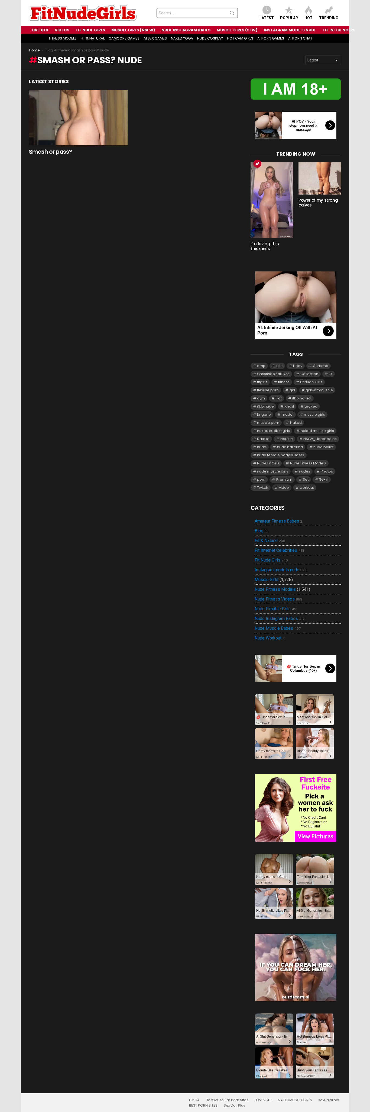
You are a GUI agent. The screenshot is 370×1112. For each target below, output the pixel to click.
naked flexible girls (273, 430)
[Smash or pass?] (78, 117)
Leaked (310, 406)
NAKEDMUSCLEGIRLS (295, 1100)
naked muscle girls (317, 430)
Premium (284, 479)
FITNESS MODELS (63, 38)
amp (261, 365)
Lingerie (264, 414)
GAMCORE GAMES (124, 38)
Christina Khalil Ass (273, 373)
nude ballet (323, 447)
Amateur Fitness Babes (278, 521)
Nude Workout (270, 638)
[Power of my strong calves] (319, 178)
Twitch (262, 487)
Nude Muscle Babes (278, 628)
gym (261, 398)
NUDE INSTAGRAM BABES (185, 30)
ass (279, 365)
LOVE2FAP (263, 1100)
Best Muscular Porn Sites (227, 1100)
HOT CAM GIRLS (240, 38)
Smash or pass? (50, 152)
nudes (304, 471)
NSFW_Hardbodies (320, 438)
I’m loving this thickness (265, 246)
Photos (327, 471)
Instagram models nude (281, 570)
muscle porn (268, 422)
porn (261, 479)
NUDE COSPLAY (210, 38)
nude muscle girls (272, 471)
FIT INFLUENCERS (339, 30)
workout (307, 487)
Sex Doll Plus (234, 1105)
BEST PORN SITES (203, 1105)
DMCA (194, 1100)
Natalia (263, 438)
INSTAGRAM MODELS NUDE (290, 30)
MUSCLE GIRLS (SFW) (237, 30)
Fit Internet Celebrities (279, 550)
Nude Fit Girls (268, 463)
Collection (309, 373)
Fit (330, 373)
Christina (320, 365)
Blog (261, 531)
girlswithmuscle (319, 390)
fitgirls (262, 382)
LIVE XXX (40, 30)
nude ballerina (290, 447)
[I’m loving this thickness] (272, 200)
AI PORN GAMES (270, 38)
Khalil (289, 406)
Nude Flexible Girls (275, 609)
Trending (328, 18)
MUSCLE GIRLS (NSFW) (133, 30)
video (284, 487)
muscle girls (314, 414)
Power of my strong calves (318, 202)
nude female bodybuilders (280, 455)
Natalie (286, 438)
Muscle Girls (266, 579)
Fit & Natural (270, 540)
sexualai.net (328, 1100)
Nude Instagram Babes (279, 618)
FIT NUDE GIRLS (90, 30)
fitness (284, 382)
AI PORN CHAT (300, 38)
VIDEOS (62, 30)
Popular (289, 18)
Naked (296, 422)
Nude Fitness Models (308, 463)
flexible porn (268, 390)
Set (306, 479)
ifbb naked (301, 398)
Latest (266, 18)
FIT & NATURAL (93, 38)
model (287, 414)
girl (292, 390)
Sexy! (323, 479)
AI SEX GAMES (155, 38)
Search (232, 14)
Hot (308, 18)
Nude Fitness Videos (278, 599)
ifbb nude (265, 406)
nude (261, 447)
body (297, 365)
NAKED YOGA (182, 38)
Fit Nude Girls (311, 382)
